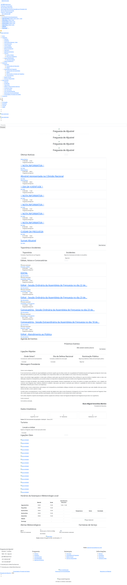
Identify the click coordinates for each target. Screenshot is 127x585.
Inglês (3, 107)
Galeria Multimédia (9, 58)
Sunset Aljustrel (28, 240)
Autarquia (4, 63)
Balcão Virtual (7, 77)
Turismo (6, 53)
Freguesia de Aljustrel (5, 573)
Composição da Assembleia (13, 70)
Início (3, 36)
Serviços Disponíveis (9, 78)
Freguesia (4, 37)
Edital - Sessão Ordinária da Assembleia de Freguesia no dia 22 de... (54, 285)
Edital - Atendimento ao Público (36, 334)
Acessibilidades (8, 47)
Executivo (6, 64)
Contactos (4, 96)
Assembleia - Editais (26, 279)
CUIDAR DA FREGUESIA (32, 231)
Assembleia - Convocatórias (27, 303)
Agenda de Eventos (9, 52)
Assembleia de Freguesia (10, 69)
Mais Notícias (102, 245)
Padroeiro (6, 50)
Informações (5, 80)
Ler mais (23, 168)
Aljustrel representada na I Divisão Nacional (42, 176)
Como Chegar (7, 45)
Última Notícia (24, 159)
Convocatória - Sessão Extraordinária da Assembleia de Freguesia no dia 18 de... (60, 322)
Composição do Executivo (12, 66)
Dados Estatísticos (8, 61)
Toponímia (7, 85)
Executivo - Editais (25, 266)
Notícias (6, 82)
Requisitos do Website (105, 571)
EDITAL (24, 273)
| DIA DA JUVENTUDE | (32, 186)
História (6, 39)
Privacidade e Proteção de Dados (12, 94)
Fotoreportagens (10, 59)
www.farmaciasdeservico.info (94, 547)
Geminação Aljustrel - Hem (11, 42)
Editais (8, 67)
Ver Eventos (103, 349)
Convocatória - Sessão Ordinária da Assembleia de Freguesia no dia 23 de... (58, 309)
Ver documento (25, 275)
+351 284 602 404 (6, 14)
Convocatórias (10, 75)
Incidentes (6, 83)
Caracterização (8, 44)
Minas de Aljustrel (8, 48)
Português (4, 102)
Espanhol (4, 104)
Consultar (23, 258)
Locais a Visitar (10, 55)
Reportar (67, 258)
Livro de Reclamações (9, 91)
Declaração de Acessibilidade (11, 93)
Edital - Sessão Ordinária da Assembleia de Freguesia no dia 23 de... (54, 297)
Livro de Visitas (8, 89)
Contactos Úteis (8, 88)
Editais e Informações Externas (12, 86)
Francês (4, 105)
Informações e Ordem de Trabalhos (15, 74)
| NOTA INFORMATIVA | (32, 165)
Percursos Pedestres (11, 56)
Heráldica (6, 40)
